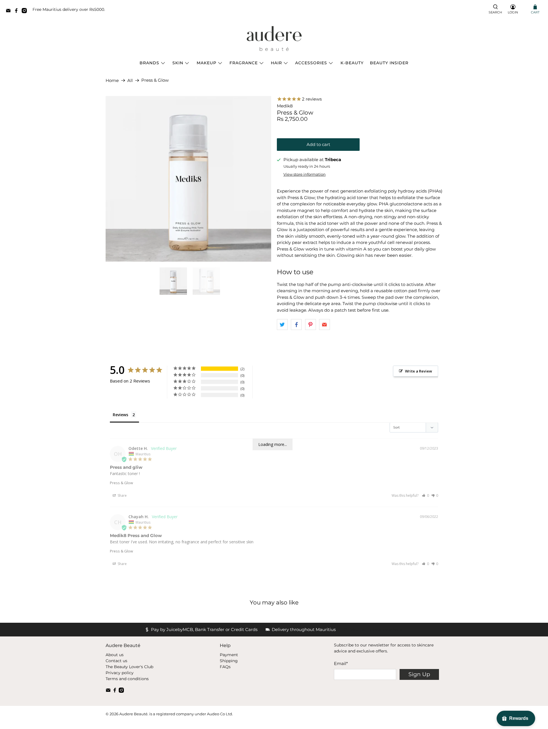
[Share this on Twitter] (282, 324)
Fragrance (243, 62)
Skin (177, 62)
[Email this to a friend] (324, 324)
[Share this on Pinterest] (310, 324)
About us (115, 654)
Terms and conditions (127, 678)
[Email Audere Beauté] (10, 11)
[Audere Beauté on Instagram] (26, 11)
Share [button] (122, 495)
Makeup (206, 62)
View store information (304, 174)
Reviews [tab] (120, 414)
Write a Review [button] (418, 371)
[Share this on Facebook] (296, 324)
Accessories (311, 62)
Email (341, 663)
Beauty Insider (389, 62)
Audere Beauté (133, 714)
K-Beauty (352, 62)
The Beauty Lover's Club (129, 666)
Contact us (116, 660)
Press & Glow (121, 482)
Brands (149, 62)
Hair (276, 62)
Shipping (229, 660)
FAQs (225, 666)
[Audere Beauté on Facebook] (18, 11)
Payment (229, 654)
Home (112, 80)
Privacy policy (120, 672)
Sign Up (419, 674)
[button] (425, 495)
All (130, 80)
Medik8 (285, 106)
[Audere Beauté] (274, 39)
